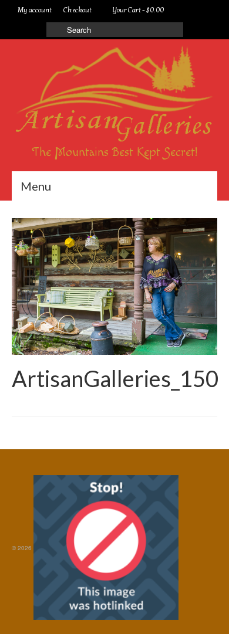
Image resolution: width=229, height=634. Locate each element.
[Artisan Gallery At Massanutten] (114, 95)
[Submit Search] (55, 29)
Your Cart (138, 10)
